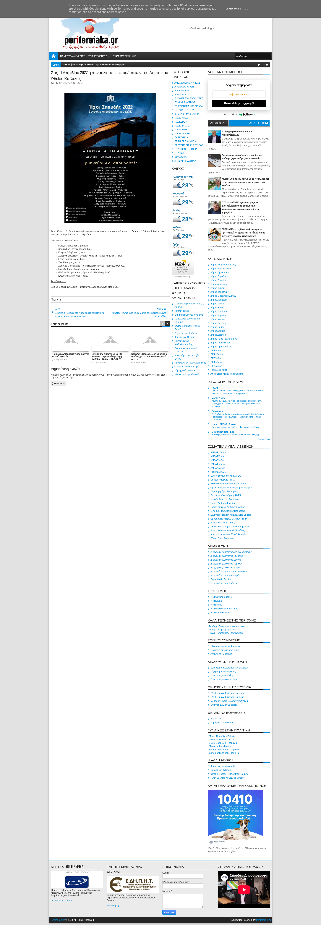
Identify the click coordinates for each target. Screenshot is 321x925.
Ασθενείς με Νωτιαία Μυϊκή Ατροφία (228, 534)
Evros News (218, 411)
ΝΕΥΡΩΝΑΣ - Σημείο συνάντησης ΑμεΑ (229, 526)
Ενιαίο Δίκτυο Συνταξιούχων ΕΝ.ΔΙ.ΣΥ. (229, 667)
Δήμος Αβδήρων (218, 299)
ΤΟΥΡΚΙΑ (179, 153)
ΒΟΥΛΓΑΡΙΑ (180, 94)
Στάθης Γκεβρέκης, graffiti (221, 629)
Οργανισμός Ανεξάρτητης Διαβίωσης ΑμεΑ (231, 487)
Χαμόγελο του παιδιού (221, 722)
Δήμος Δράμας (217, 331)
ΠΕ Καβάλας (216, 362)
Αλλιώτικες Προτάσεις (221, 654)
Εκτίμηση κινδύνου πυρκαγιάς (189, 315)
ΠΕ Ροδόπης (216, 354)
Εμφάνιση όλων (264, 439)
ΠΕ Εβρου (215, 350)
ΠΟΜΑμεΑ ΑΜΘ (218, 472)
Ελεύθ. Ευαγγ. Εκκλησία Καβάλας (227, 697)
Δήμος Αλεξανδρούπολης (223, 264)
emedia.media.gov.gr (61, 900)
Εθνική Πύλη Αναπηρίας (222, 538)
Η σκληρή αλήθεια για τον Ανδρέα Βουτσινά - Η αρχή (235, 435)
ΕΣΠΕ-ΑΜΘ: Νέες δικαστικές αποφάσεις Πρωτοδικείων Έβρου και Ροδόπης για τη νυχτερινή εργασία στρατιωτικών (243, 232)
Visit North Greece (219, 612)
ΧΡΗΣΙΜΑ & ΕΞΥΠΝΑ (185, 161)
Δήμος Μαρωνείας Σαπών (223, 296)
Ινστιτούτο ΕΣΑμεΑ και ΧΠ (223, 479)
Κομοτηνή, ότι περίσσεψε (222, 766)
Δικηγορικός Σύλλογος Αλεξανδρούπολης (231, 552)
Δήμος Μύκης (217, 303)
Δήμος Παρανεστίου (220, 342)
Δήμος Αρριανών (218, 284)
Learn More (233, 8)
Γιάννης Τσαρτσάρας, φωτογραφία (226, 633)
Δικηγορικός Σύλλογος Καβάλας (226, 563)
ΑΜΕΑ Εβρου (217, 456)
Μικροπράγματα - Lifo (223, 432)
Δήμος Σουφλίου (218, 280)
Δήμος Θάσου (217, 327)
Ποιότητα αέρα (181, 311)
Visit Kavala (216, 601)
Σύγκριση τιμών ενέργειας (223, 671)
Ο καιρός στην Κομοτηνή (186, 366)
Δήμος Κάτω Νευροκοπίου (223, 338)
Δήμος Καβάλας (218, 315)
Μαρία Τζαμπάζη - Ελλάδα (222, 736)
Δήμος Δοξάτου (218, 335)
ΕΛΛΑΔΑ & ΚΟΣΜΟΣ (184, 102)
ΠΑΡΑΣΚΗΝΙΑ (181, 137)
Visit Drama (216, 604)
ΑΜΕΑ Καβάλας (218, 464)
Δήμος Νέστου (217, 319)
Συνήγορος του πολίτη (221, 675)
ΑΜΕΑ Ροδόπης (218, 452)
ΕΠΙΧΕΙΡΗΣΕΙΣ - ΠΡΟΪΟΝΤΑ (188, 106)
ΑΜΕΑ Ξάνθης (217, 460)
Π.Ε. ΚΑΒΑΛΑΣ (65, 83)
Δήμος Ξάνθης (217, 307)
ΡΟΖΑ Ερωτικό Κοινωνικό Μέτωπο (227, 778)
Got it (249, 8)
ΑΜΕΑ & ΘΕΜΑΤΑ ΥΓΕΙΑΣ (187, 83)
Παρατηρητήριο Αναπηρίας (224, 491)
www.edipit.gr (113, 905)
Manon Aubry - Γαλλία (220, 746)
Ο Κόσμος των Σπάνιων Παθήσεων (227, 511)
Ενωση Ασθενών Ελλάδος (223, 503)
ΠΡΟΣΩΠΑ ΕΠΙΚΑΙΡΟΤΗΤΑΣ (188, 145)
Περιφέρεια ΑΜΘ (218, 370)
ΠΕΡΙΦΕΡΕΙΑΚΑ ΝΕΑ (185, 141)
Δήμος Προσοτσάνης (220, 346)
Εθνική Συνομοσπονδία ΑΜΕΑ (225, 476)
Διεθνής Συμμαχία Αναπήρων (224, 499)
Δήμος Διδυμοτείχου (220, 268)
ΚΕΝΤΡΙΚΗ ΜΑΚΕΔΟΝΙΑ (186, 114)
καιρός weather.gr (182, 277)
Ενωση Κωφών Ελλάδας (222, 522)
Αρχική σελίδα (53, 56)
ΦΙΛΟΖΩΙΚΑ (180, 157)
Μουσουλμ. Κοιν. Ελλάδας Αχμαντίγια (229, 701)
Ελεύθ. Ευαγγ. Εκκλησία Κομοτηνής (228, 693)
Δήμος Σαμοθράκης (220, 276)
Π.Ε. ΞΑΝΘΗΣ (181, 129)
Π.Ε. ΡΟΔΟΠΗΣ (182, 133)
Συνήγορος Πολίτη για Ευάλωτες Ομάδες (230, 515)
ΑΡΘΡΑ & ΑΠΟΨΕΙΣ (184, 86)
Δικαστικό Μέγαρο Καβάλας (224, 583)
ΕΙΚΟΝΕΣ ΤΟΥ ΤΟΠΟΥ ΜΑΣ (188, 98)
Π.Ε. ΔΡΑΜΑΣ (181, 118)
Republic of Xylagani (220, 770)
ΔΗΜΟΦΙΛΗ (218, 123)
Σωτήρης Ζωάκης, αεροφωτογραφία (227, 626)
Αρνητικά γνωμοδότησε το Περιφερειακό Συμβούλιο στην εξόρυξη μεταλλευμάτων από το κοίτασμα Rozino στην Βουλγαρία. (237, 404)
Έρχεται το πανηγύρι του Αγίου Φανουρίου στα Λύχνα (235, 427)
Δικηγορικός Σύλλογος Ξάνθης (225, 560)
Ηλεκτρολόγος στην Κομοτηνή (225, 646)
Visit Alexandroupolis (221, 597)
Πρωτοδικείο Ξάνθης (220, 579)
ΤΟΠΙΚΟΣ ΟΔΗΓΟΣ (97, 56)
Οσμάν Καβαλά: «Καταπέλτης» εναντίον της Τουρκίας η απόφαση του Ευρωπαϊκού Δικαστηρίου (115, 65)
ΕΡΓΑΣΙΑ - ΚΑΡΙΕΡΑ (184, 110)
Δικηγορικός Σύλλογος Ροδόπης (226, 556)
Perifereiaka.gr (57, 920)
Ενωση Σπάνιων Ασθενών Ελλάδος (227, 507)
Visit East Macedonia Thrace (224, 608)
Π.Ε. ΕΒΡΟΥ (180, 122)
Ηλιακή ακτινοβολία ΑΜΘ (186, 374)
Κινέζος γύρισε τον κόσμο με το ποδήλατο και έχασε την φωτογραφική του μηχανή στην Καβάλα (245, 182)
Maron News (218, 398)
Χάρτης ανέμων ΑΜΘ (184, 370)
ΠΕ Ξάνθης (216, 358)
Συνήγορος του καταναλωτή (224, 679)
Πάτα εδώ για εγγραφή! (239, 103)
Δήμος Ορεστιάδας (219, 272)
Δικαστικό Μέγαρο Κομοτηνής (225, 575)
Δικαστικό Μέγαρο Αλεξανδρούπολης (228, 571)
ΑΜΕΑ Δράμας (217, 468)
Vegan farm (216, 718)
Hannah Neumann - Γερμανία (224, 749)
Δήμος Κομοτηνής (219, 292)
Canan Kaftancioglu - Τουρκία (224, 753)
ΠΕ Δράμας (216, 366)
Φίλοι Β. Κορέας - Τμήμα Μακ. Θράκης (229, 774)
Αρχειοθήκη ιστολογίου (259, 123)
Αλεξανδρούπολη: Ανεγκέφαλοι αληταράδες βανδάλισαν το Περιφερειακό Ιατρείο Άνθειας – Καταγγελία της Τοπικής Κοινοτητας (238, 417)
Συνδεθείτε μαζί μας (124, 56)
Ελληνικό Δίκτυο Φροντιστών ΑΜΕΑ (228, 483)
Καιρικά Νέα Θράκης (184, 337)
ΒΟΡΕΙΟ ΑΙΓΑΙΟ (182, 90)
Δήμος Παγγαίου (218, 323)
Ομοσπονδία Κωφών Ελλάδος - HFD (228, 518)
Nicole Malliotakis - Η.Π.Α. (222, 739)
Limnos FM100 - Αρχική (224, 424)
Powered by (230, 114)
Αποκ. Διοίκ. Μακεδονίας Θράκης (226, 374)
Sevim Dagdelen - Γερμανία (223, 743)
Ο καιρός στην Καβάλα (185, 333)
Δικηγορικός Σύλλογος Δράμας (225, 567)
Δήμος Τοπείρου (218, 311)
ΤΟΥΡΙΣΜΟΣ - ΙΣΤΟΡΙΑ (185, 149)
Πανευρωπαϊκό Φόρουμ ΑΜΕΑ (225, 495)
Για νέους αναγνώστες (72, 56)
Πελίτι (215, 388)
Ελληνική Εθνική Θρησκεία (223, 705)
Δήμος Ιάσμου (217, 288)
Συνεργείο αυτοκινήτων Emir (224, 650)
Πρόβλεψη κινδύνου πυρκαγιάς (190, 362)
